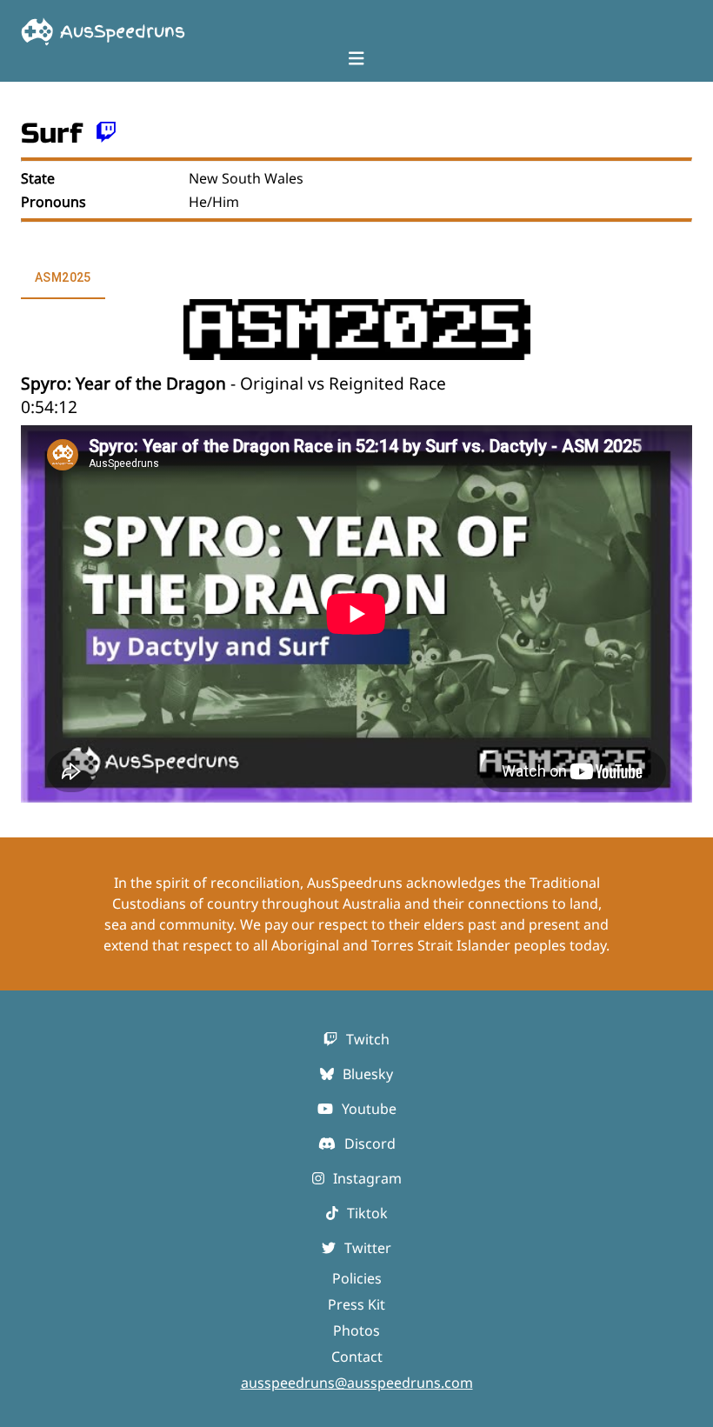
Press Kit (356, 1304)
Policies (357, 1278)
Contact (357, 1356)
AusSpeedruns (122, 31)
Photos (356, 1330)
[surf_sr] (106, 133)
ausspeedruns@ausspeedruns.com (357, 1382)
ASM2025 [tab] (63, 277)
